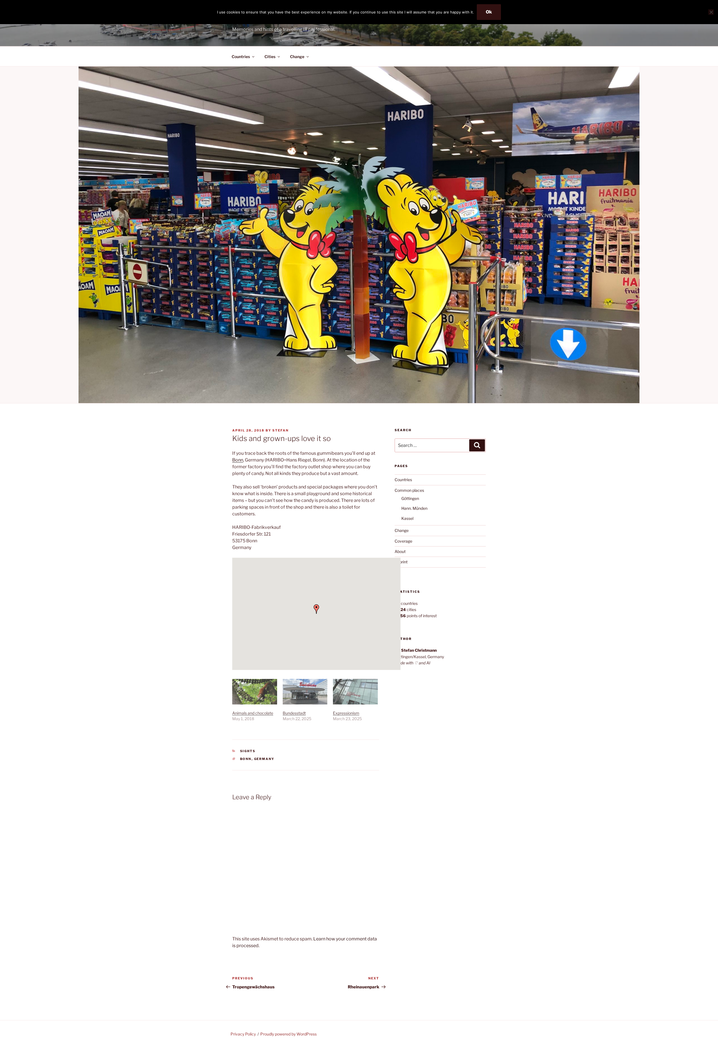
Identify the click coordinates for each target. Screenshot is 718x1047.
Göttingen (410, 498)
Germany (264, 759)
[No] (711, 12)
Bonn (237, 460)
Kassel (407, 518)
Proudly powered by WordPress (288, 1034)
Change (297, 56)
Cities (269, 56)
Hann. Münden (414, 508)
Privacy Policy (243, 1034)
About (400, 551)
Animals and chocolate (252, 713)
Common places (409, 490)
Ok (489, 12)
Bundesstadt (294, 713)
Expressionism (346, 713)
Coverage (403, 541)
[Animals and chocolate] (254, 691)
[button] (316, 609)
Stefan (280, 430)
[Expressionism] (355, 691)
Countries (241, 56)
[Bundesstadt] (305, 691)
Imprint (401, 561)
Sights (248, 751)
